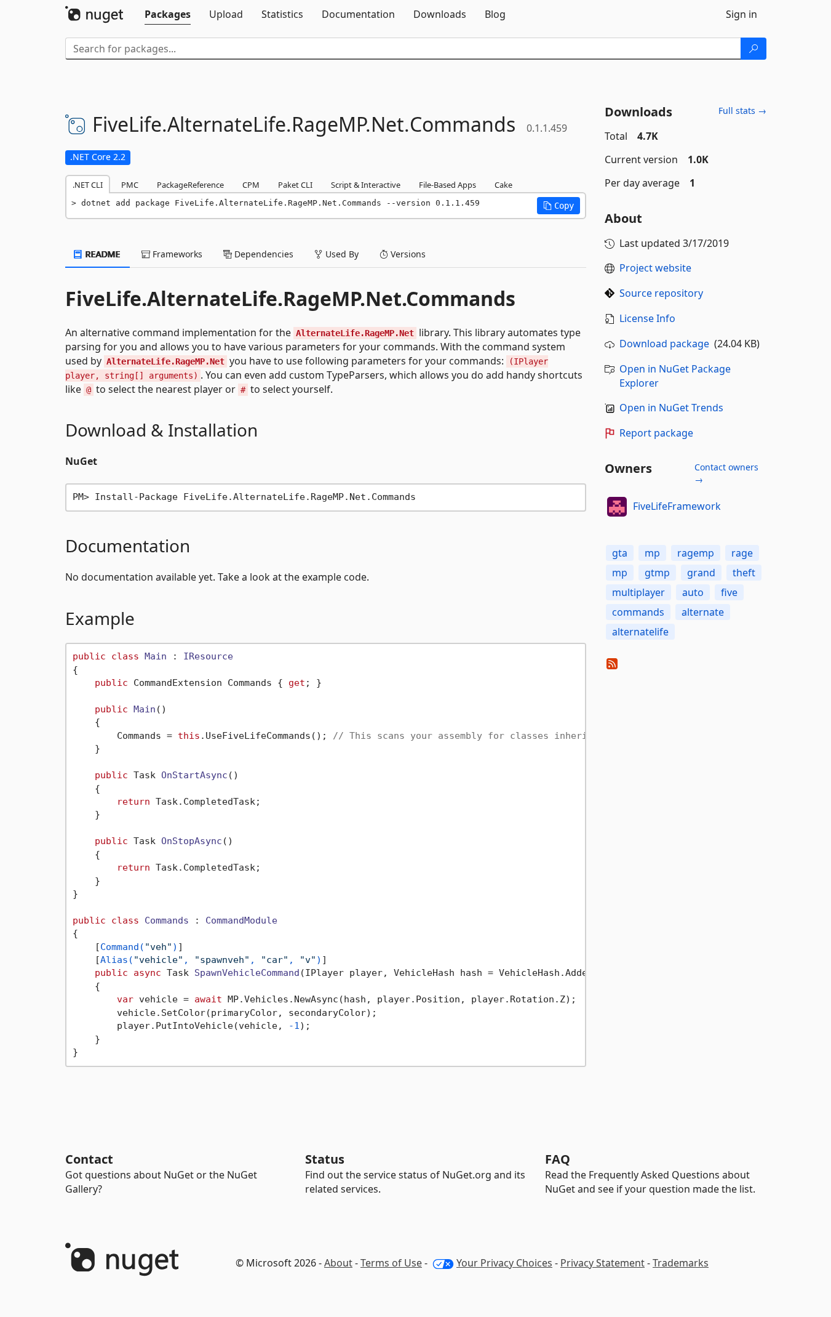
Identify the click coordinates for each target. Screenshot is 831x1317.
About (338, 1263)
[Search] (753, 49)
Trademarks (681, 1263)
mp (652, 553)
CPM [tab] (251, 184)
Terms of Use (391, 1263)
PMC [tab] (129, 184)
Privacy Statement (602, 1263)
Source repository (661, 293)
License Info (647, 318)
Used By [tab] (341, 254)
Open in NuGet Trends (671, 407)
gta (619, 553)
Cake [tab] (503, 184)
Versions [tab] (407, 254)
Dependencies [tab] (262, 254)
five (729, 592)
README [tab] (102, 254)
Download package (664, 343)
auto (693, 592)
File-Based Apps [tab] (447, 184)
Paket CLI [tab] (295, 184)
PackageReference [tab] (190, 184)
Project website (655, 268)
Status (324, 1159)
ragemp (695, 553)
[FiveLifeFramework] (617, 507)
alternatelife (640, 631)
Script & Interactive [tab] (365, 184)
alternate (703, 612)
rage (742, 553)
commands (638, 612)
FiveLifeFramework (677, 506)
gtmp (657, 572)
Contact (89, 1159)
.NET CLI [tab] (88, 184)
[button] (558, 205)
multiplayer (638, 592)
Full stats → (742, 110)
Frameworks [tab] (176, 254)
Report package (656, 433)
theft (744, 572)
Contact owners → (726, 473)
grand (701, 572)
